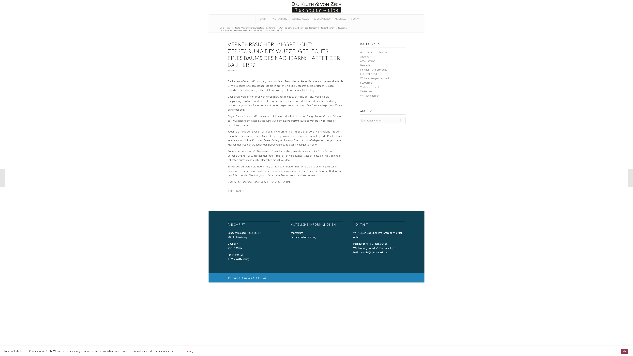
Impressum (296, 232)
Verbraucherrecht (370, 87)
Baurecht (342, 28)
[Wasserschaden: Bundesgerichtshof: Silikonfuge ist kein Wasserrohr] (2, 178)
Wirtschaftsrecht (370, 95)
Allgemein (365, 56)
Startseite (236, 28)
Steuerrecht (367, 82)
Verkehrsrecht (368, 91)
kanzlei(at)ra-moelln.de (382, 248)
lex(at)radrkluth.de (377, 243)
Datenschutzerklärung (303, 237)
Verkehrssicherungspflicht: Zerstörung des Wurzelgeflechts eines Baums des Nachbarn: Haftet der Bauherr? (288, 28)
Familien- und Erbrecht (373, 69)
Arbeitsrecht (367, 60)
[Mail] (417, 7)
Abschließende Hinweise (374, 52)
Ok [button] (624, 351)
